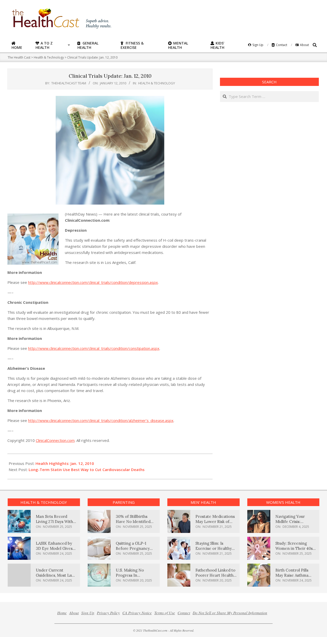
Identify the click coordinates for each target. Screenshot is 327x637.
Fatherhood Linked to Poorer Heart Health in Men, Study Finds (215, 575)
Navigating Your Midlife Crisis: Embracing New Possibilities (290, 524)
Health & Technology (156, 83)
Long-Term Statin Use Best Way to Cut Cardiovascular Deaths (87, 469)
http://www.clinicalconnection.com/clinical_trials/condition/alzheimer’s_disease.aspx (100, 420)
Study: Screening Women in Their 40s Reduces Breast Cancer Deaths (294, 551)
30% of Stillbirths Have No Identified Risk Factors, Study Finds (133, 524)
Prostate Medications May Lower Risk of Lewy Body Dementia (215, 521)
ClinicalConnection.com (55, 440)
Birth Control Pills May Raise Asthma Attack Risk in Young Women (293, 578)
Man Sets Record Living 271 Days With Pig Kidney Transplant (56, 521)
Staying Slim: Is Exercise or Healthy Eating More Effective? (213, 551)
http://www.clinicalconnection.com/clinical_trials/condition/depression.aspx (93, 282)
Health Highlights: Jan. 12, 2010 (65, 463)
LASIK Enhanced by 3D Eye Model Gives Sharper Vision (54, 548)
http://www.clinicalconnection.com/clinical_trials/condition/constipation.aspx (93, 348)
